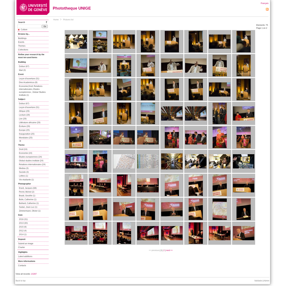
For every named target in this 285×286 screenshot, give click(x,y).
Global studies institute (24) (31, 161)
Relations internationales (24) (32, 164)
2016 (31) (23, 219)
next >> (169, 250)
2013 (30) (23, 223)
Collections (23, 50)
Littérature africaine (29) (29, 122)
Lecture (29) (24, 115)
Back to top (21, 281)
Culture (23, 29)
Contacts (22, 265)
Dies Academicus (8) (28, 82)
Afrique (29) (24, 111)
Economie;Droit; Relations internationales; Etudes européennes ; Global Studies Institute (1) (32, 90)
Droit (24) (23, 149)
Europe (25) (24, 130)
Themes (21, 46)
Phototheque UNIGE (72, 8)
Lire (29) (23, 119)
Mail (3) (22, 70)
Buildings (22, 38)
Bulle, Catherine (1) (27, 199)
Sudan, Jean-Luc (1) (28, 207)
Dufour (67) (24, 66)
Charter (21, 247)
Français (265, 3)
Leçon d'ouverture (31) (29, 78)
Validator (258, 281)
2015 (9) (23, 227)
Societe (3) (24, 172)
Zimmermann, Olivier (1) (30, 211)
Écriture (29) (24, 126)
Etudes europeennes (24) (30, 157)
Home (56, 19)
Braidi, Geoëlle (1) (27, 196)
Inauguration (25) (26, 134)
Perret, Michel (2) (26, 192)
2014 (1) (23, 234)
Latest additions (25, 256)
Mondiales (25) (25, 138)
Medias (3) (24, 168)
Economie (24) (25, 153)
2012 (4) (23, 231)
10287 (34, 274)
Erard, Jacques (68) (28, 188)
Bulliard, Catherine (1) (29, 203)
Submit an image (25, 243)
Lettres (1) (23, 176)
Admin (266, 281)
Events (21, 42)
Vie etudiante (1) (26, 180)
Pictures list (68, 19)
